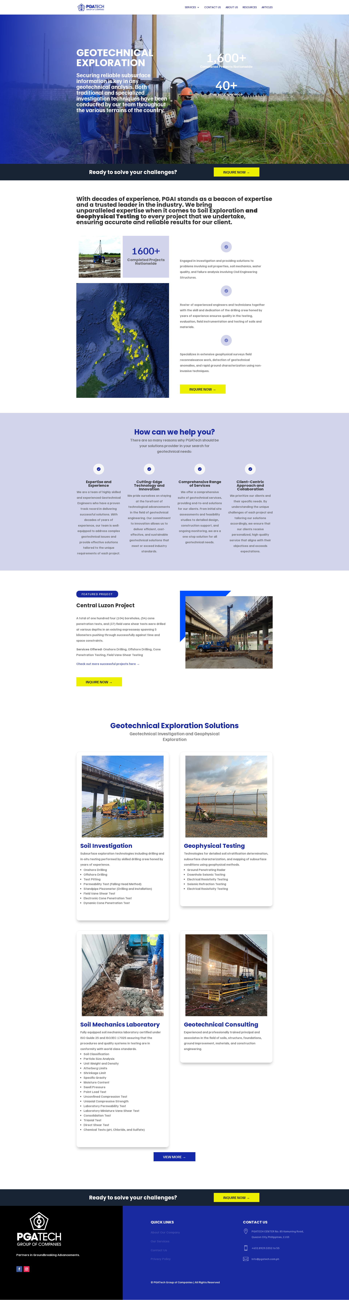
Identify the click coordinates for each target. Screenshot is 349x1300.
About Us (232, 7)
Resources (250, 7)
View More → (174, 1156)
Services (190, 7)
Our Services (160, 1241)
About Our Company (165, 1232)
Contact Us (212, 7)
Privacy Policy (161, 1259)
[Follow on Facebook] (19, 1269)
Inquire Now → (236, 172)
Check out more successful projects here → (108, 664)
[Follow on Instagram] (26, 1269)
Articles (267, 7)
